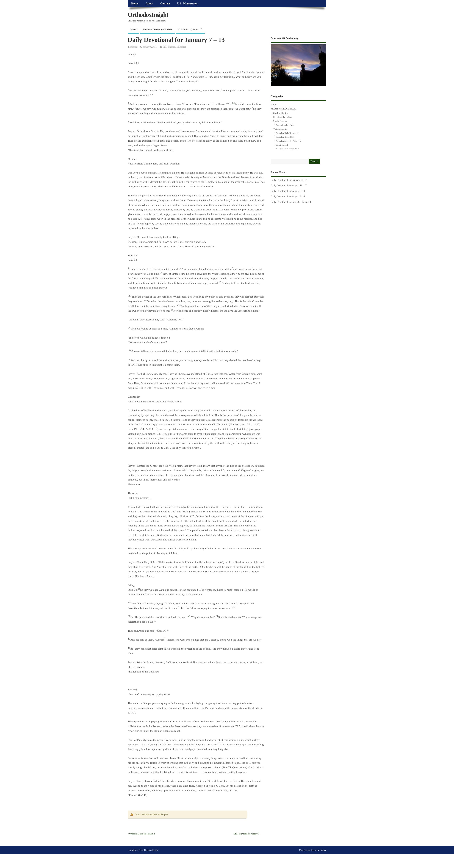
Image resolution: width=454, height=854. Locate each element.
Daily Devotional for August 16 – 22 (289, 185)
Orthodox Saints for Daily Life (288, 141)
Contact (165, 3)
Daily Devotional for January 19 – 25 (289, 180)
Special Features (280, 121)
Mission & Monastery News (289, 149)
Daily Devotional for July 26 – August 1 (291, 202)
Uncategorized (282, 145)
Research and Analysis (285, 125)
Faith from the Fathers (282, 117)
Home (134, 3)
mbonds (133, 47)
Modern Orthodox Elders (157, 29)
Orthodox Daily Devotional (174, 47)
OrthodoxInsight (148, 14)
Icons (133, 29)
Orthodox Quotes (188, 29)
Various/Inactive (280, 129)
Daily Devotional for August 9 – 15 (288, 191)
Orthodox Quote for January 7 (246, 834)
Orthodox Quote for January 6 (142, 834)
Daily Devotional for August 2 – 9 (288, 196)
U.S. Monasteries (187, 3)
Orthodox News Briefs (285, 137)
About (149, 3)
